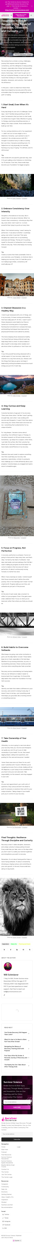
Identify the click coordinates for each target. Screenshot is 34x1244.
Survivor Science (10, 1235)
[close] (32, 6)
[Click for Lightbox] (17, 185)
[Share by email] (23, 949)
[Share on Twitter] (4, 949)
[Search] (11, 15)
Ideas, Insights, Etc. (7, 1197)
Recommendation (7, 1207)
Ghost (6, 1237)
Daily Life (14, 944)
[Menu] (31, 15)
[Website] (4, 995)
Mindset (4, 1202)
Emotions (4, 1192)
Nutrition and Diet (7, 1205)
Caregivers (4, 1184)
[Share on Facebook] (10, 949)
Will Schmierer (10, 51)
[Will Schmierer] (3, 52)
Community (5, 1186)
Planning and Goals (24, 944)
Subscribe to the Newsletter (21, 15)
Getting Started (6, 1194)
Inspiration (5, 944)
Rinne (11, 1237)
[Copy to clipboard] (30, 949)
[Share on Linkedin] (17, 949)
